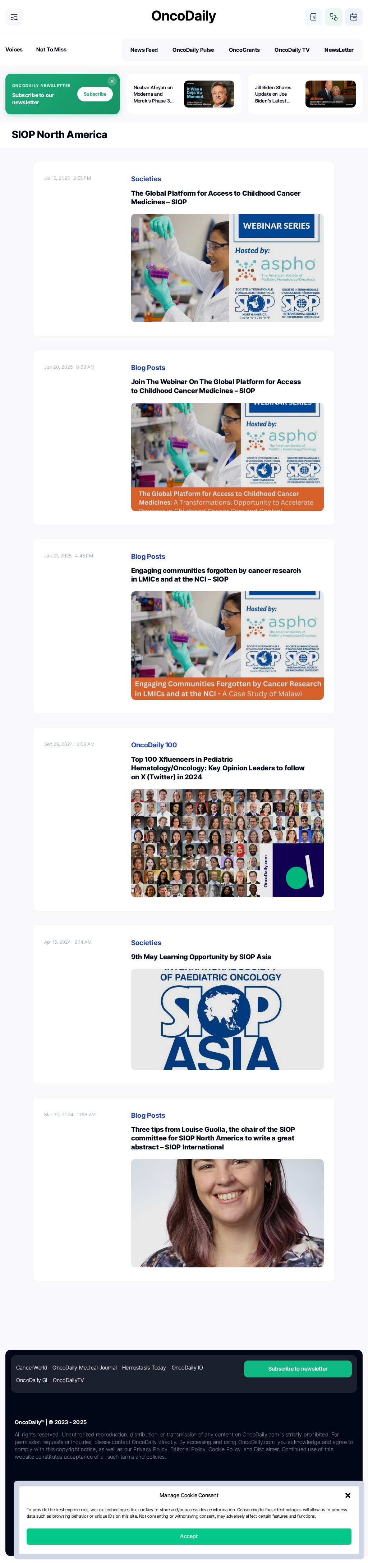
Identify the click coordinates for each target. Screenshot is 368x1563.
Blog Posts (148, 368)
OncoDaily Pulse (193, 49)
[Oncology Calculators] (313, 17)
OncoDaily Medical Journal (84, 1367)
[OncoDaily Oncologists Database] (333, 17)
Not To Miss (51, 49)
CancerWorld (31, 1367)
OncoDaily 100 (154, 745)
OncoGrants (244, 49)
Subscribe (95, 94)
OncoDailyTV (68, 1380)
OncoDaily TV (292, 49)
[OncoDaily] (184, 16)
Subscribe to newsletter (297, 1368)
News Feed (144, 49)
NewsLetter (339, 49)
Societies (146, 179)
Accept (189, 1536)
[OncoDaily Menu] (14, 17)
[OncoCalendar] (354, 17)
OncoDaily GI (31, 1380)
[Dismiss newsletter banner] (112, 81)
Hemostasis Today (144, 1367)
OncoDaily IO (187, 1367)
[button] (347, 1495)
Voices (14, 49)
